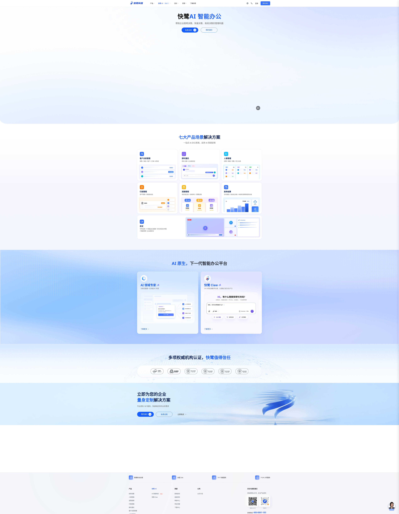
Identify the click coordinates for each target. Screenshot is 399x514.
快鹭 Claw (155, 497)
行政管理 (131, 504)
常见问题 (177, 504)
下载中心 (177, 507)
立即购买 (180, 414)
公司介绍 (200, 494)
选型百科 (177, 497)
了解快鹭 (193, 3)
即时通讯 (131, 507)
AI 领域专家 (157, 494)
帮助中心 (177, 500)
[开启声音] (258, 108)
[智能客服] (392, 506)
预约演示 (265, 3)
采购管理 (131, 500)
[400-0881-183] (252, 3)
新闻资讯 (177, 494)
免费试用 (188, 30)
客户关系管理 (133, 511)
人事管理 (131, 497)
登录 (256, 3)
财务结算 (131, 494)
